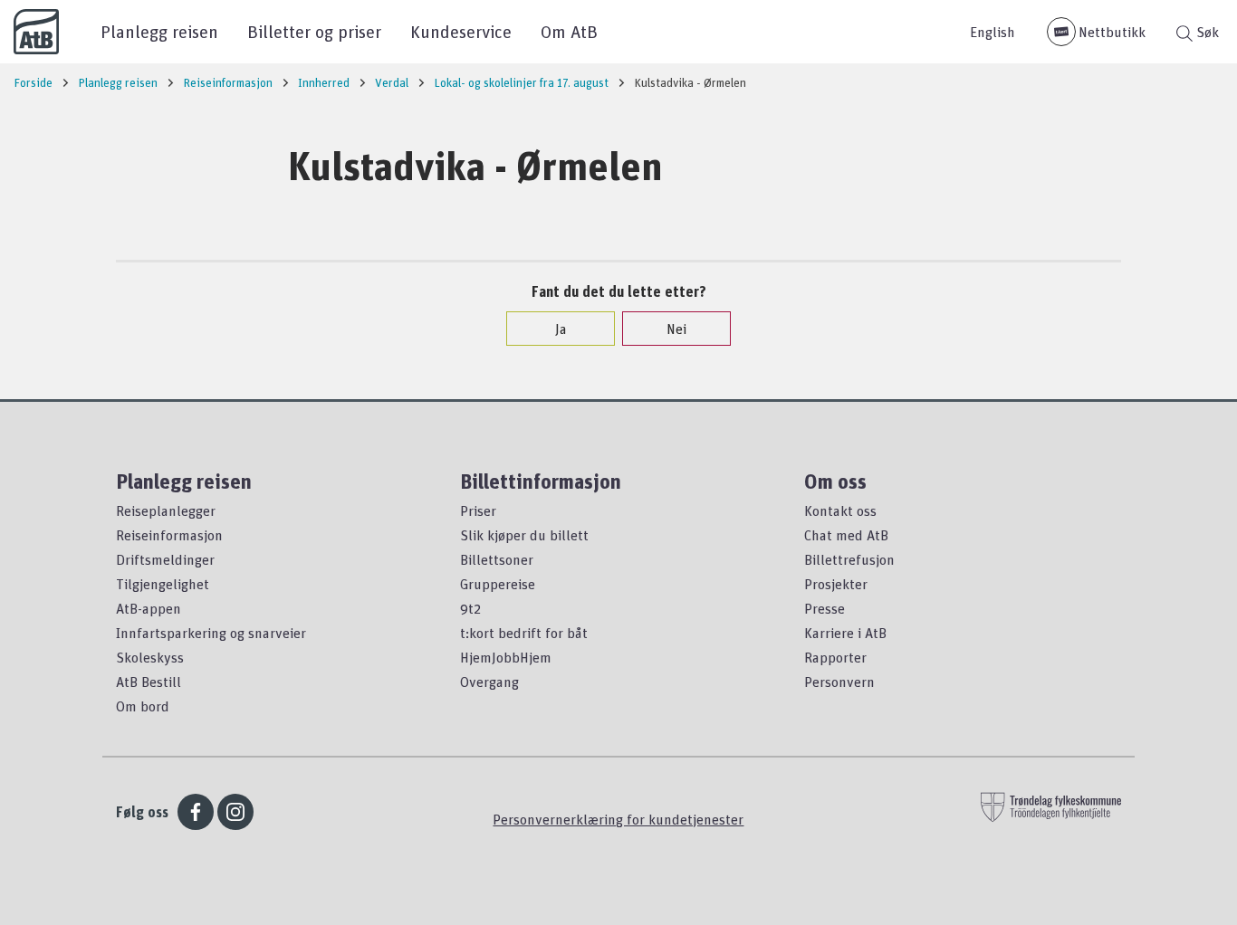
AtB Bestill (148, 681)
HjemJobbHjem (505, 657)
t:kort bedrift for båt (524, 633)
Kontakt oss (840, 510)
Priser (478, 510)
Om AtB (569, 31)
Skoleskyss (150, 657)
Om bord (142, 706)
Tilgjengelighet (162, 584)
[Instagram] (235, 812)
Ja (561, 328)
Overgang (489, 681)
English (992, 32)
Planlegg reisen (159, 31)
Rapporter (835, 657)
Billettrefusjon (849, 559)
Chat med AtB (846, 535)
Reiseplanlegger (166, 510)
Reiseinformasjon (169, 535)
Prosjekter (836, 584)
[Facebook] (195, 812)
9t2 (470, 608)
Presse (824, 608)
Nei (676, 328)
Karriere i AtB (845, 633)
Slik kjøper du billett (524, 535)
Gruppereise (497, 584)
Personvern (839, 681)
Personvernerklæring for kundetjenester (618, 819)
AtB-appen (148, 608)
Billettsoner (496, 559)
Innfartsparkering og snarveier (211, 633)
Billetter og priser (314, 31)
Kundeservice (461, 31)
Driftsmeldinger (165, 559)
